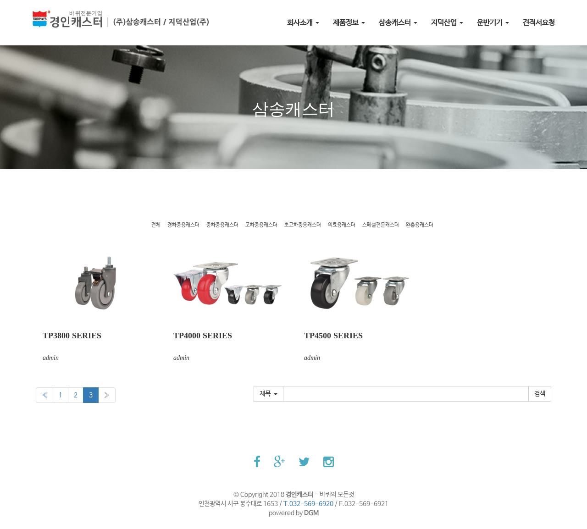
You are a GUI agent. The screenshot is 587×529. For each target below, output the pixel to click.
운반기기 (490, 22)
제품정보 (346, 22)
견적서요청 (539, 22)
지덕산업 (445, 22)
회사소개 (301, 22)
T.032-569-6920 (308, 503)
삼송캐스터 (396, 22)
